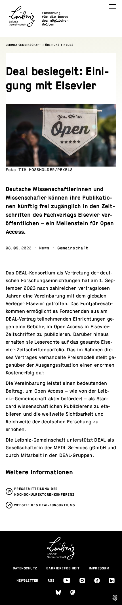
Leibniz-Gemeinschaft (23, 44)
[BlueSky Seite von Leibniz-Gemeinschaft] (58, 592)
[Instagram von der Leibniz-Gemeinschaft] (82, 580)
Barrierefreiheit (63, 568)
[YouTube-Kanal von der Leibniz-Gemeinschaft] (66, 580)
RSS (51, 581)
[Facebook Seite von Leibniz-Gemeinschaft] (97, 580)
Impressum (99, 568)
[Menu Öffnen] (112, 6)
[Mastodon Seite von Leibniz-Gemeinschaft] (72, 592)
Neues (68, 44)
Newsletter (27, 581)
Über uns (52, 44)
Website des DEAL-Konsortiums (44, 505)
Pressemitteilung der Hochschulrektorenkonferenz (44, 492)
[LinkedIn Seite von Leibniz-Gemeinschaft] (112, 580)
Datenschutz (25, 568)
